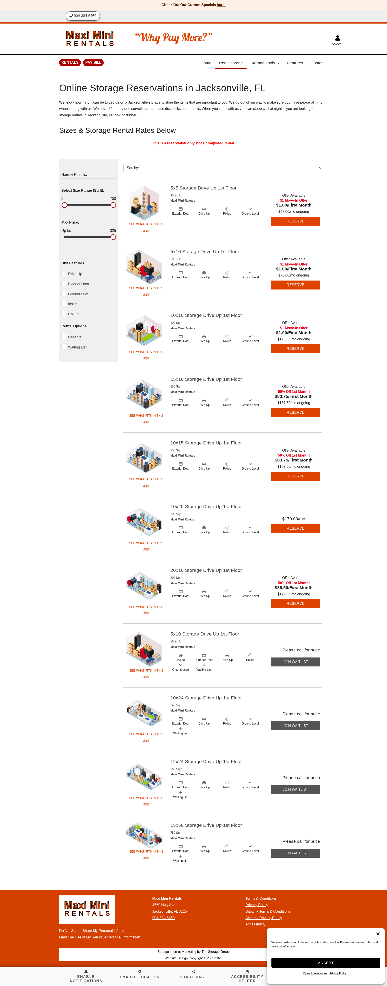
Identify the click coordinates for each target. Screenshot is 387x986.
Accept (326, 963)
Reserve (295, 221)
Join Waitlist (295, 662)
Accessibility (255, 924)
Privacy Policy (337, 973)
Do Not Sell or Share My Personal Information (95, 931)
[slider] (64, 205)
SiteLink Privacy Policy (263, 918)
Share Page (193, 977)
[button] (378, 934)
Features (295, 63)
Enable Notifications (86, 979)
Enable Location (140, 977)
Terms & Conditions (261, 898)
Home (206, 63)
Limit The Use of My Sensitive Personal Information (99, 937)
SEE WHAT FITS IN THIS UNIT (146, 228)
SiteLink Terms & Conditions (267, 911)
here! (221, 5)
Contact (318, 63)
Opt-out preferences (315, 973)
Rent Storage (231, 63)
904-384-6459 (163, 918)
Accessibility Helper (247, 979)
